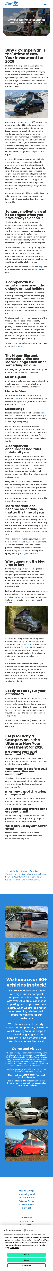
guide (7, 501)
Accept (26, 1255)
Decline (26, 1260)
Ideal (43, 413)
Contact (26, 1208)
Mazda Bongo (26, 1191)
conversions (28, 644)
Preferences (26, 1265)
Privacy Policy (26, 1201)
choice (39, 381)
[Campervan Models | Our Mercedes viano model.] (26, 969)
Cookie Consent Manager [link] (12, 1230)
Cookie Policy (26, 1204)
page (41, 266)
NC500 (27, 542)
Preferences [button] (14, 1248)
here (20, 346)
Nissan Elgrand (26, 1194)
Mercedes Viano (26, 1198)
